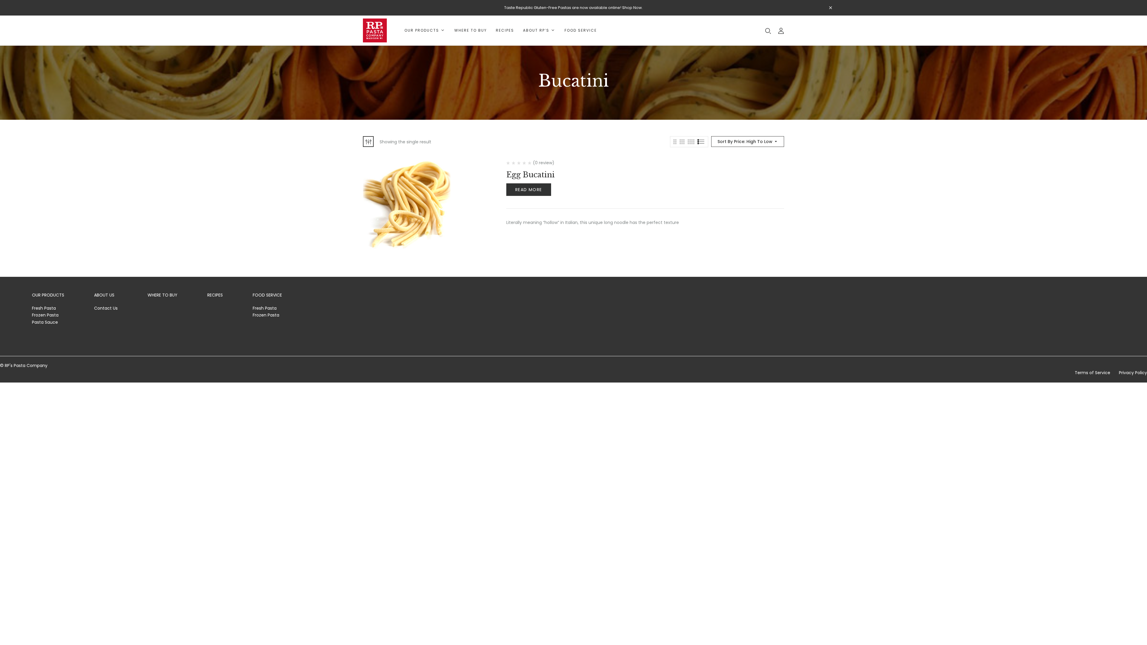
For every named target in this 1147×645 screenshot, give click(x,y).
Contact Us (106, 308)
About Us (104, 295)
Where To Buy (162, 295)
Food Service (267, 295)
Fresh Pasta (44, 308)
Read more (528, 190)
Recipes (215, 295)
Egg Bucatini (530, 174)
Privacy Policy (1133, 373)
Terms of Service (1092, 373)
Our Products (48, 295)
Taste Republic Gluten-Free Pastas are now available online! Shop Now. (573, 7)
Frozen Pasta (45, 315)
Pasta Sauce (45, 322)
